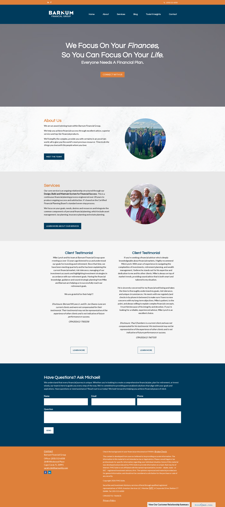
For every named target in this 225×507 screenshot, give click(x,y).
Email (93, 396)
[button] (106, 14)
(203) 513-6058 (172, 3)
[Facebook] (50, 2)
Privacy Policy (109, 500)
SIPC (151, 488)
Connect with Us (112, 74)
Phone (140, 396)
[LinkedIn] (48, 2)
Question (48, 409)
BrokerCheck (161, 451)
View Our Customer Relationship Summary (168, 504)
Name (46, 396)
